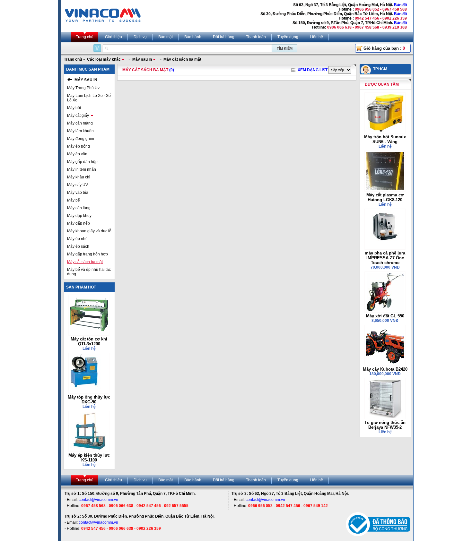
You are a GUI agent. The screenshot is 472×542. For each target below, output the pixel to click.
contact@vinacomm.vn (98, 499)
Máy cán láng (79, 208)
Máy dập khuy (79, 215)
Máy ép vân (77, 154)
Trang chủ (84, 37)
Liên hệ (316, 37)
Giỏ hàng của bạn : (384, 48)
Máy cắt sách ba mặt (85, 262)
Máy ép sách (78, 246)
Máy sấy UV (77, 185)
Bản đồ (400, 5)
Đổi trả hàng (223, 37)
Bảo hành (192, 37)
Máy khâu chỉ (78, 177)
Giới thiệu (113, 37)
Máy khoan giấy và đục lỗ (89, 231)
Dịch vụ (140, 37)
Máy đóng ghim (80, 138)
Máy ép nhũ (77, 239)
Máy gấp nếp (78, 223)
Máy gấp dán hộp (82, 161)
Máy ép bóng (78, 146)
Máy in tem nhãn (81, 169)
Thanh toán (256, 37)
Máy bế (73, 200)
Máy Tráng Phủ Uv (83, 88)
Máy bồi (74, 108)
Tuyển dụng (287, 37)
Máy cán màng (80, 123)
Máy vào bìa (77, 192)
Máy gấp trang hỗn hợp (87, 254)
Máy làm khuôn (80, 131)
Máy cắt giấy (78, 115)
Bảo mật (165, 37)
